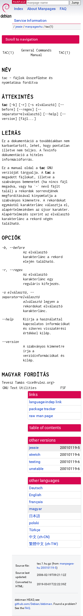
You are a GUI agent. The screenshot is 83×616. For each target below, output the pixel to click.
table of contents (45, 427)
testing (34, 462)
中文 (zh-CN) (39, 537)
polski (34, 523)
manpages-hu (34, 26)
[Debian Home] (6, 9)
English (35, 495)
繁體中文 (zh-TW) (43, 544)
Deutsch (36, 488)
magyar (35, 509)
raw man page (41, 416)
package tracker (42, 409)
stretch (34, 454)
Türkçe (34, 530)
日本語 (34, 516)
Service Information (30, 20)
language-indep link (45, 402)
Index (18, 8)
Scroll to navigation (22, 39)
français (36, 502)
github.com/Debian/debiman (33, 604)
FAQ (63, 8)
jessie (19, 26)
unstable (36, 468)
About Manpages (41, 8)
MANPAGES (20, 1)
